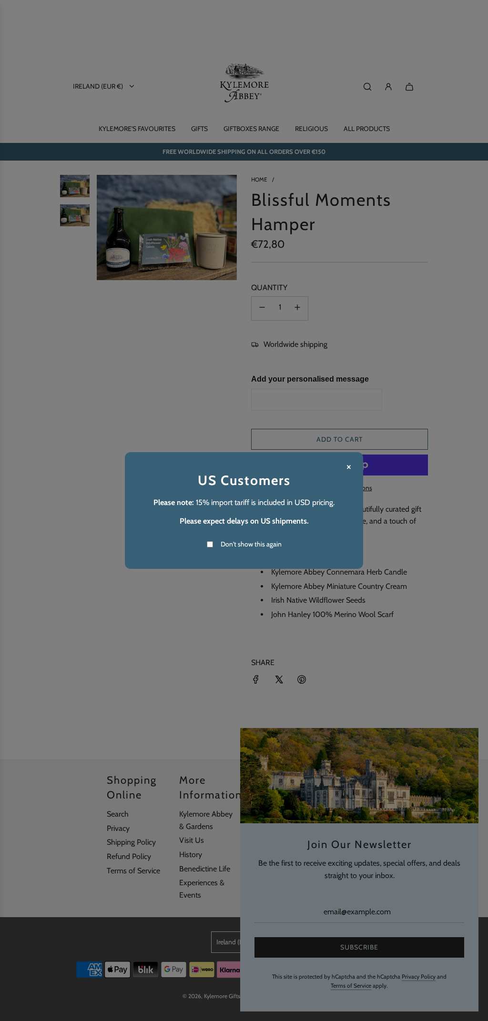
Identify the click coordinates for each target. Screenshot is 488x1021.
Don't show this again (251, 544)
